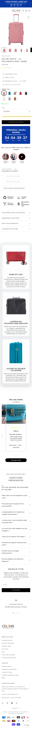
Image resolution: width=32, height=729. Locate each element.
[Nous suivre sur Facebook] (3, 703)
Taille (3, 108)
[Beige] (4, 98)
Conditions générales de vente (10, 675)
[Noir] (15, 93)
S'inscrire (16, 590)
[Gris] (9, 98)
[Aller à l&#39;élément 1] (4, 49)
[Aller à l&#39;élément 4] (21, 49)
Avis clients (5, 649)
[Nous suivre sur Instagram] (7, 703)
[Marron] (15, 98)
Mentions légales (6, 666)
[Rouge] (20, 93)
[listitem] (5, 158)
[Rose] (4, 93)
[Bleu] (9, 93)
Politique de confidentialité (9, 669)
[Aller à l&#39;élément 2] (9, 49)
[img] (16, 428)
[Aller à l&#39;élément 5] (27, 49)
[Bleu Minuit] (26, 93)
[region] (16, 604)
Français (15, 708)
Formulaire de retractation (9, 658)
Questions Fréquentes (8, 643)
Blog (3, 652)
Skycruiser (6, 56)
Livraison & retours (7, 672)
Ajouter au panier (16, 122)
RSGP (3, 678)
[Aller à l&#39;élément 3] (15, 49)
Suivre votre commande (8, 655)
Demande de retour (7, 640)
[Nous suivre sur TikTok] (16, 703)
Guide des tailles (6, 646)
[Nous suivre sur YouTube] (12, 703)
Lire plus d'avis (16, 460)
